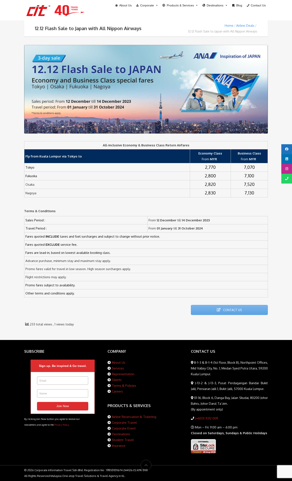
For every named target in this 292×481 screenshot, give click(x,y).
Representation (123, 374)
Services (118, 368)
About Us (118, 362)
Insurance (118, 446)
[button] (180, 5)
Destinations (121, 434)
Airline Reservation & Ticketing (134, 417)
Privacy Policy (61, 424)
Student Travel (123, 440)
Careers (117, 391)
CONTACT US (232, 310)
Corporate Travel (124, 423)
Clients (117, 380)
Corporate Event (124, 428)
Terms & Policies (124, 386)
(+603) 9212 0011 (206, 418)
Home (229, 26)
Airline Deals (245, 26)
